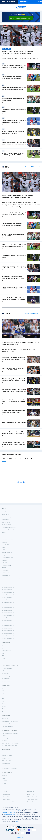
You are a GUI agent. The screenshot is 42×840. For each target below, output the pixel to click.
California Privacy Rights (33, 796)
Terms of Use (6, 799)
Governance (30, 791)
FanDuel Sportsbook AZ (8, 589)
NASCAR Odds (5, 573)
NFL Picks (4, 740)
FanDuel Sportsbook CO (8, 594)
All (4, 459)
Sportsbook (24, 2)
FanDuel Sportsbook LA (8, 610)
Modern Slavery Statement (9, 527)
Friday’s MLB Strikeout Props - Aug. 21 (14, 422)
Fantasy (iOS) (5, 718)
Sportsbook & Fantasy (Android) (10, 721)
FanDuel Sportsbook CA (8, 592)
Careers (5, 791)
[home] (21, 7)
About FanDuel (5, 514)
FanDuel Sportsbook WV (8, 638)
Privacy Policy (6, 796)
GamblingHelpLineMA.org (8, 812)
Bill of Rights (30, 794)
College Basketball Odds (8, 555)
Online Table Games (7, 765)
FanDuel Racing (6, 676)
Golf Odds (4, 562)
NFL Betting (5, 738)
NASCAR (4, 706)
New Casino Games (7, 755)
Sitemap (4, 535)
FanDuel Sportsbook (7, 668)
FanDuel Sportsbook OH (8, 625)
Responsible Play (6, 524)
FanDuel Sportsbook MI (8, 615)
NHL (21, 459)
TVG (3, 671)
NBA (16, 459)
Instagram (4, 780)
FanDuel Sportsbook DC (8, 600)
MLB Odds (4, 550)
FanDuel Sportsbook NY (8, 623)
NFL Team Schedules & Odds (9, 745)
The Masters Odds (6, 565)
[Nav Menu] (3, 7)
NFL (32, 459)
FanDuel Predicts (6, 681)
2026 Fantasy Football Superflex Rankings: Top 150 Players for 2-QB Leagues (13, 278)
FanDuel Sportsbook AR (8, 587)
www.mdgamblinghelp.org (11, 814)
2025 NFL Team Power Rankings (10, 743)
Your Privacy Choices (32, 799)
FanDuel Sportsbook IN (8, 607)
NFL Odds (4, 542)
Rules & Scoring (6, 522)
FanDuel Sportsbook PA (8, 628)
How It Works (5, 519)
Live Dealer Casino (6, 760)
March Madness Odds (7, 557)
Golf (3, 701)
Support (4, 512)
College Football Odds (7, 552)
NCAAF (9, 459)
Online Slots (5, 753)
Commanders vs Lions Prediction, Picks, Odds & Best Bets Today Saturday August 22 (12, 78)
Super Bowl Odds (6, 544)
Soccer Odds (5, 570)
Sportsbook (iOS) (6, 723)
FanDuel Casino (6, 673)
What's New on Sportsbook (9, 517)
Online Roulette (6, 763)
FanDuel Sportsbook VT (8, 635)
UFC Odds (4, 568)
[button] (21, 18)
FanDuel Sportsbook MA (8, 612)
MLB (26, 459)
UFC (3, 656)
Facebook (4, 775)
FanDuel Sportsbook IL (7, 605)
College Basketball (6, 650)
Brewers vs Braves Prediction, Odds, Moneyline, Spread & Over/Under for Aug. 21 (13, 433)
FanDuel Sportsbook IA (8, 602)
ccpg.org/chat (17, 811)
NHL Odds (4, 560)
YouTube (4, 783)
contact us (18, 821)
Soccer (3, 658)
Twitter (3, 778)
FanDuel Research (8, 2)
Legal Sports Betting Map (8, 529)
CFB (3, 698)
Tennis (3, 703)
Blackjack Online (6, 758)
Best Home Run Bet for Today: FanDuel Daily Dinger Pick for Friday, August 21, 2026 (14, 391)
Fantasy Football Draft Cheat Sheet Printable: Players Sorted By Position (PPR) (13, 299)
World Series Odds (6, 575)
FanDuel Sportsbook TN (8, 630)
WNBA (3, 709)
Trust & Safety (6, 794)
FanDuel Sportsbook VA (8, 633)
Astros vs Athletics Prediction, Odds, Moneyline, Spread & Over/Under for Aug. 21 (13, 444)
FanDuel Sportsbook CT (8, 597)
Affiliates (4, 532)
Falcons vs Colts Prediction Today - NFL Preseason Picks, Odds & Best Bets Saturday (14, 67)
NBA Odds (4, 547)
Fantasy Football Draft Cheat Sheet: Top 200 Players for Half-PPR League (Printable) (13, 155)
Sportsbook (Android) (7, 726)
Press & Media (31, 802)
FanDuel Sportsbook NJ (8, 620)
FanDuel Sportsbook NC (8, 618)
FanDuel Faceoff (6, 678)
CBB (3, 711)
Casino (3, 661)
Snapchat (4, 786)
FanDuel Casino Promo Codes (9, 768)
